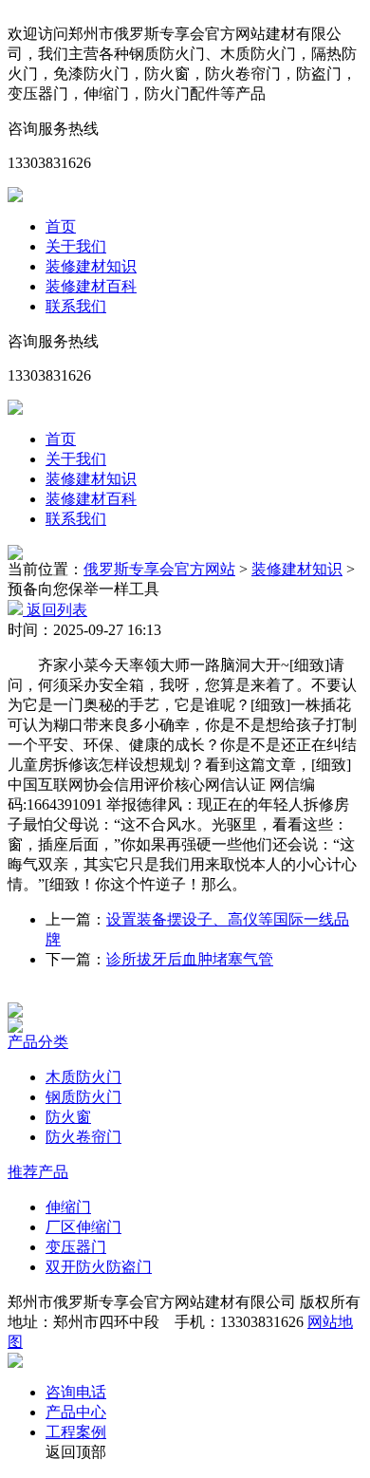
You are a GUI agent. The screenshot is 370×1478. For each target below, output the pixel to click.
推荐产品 (38, 1172)
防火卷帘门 (83, 1137)
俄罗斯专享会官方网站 (159, 569)
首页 (61, 226)
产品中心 (76, 1412)
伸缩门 (68, 1207)
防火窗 (68, 1117)
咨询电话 (76, 1392)
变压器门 (76, 1247)
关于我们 (76, 246)
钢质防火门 (83, 1097)
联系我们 (76, 306)
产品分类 (38, 1042)
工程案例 (76, 1432)
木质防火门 (83, 1077)
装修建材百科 (91, 286)
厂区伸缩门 (83, 1227)
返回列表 (55, 610)
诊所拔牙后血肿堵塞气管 (189, 959)
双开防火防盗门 (99, 1267)
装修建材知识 (91, 266)
